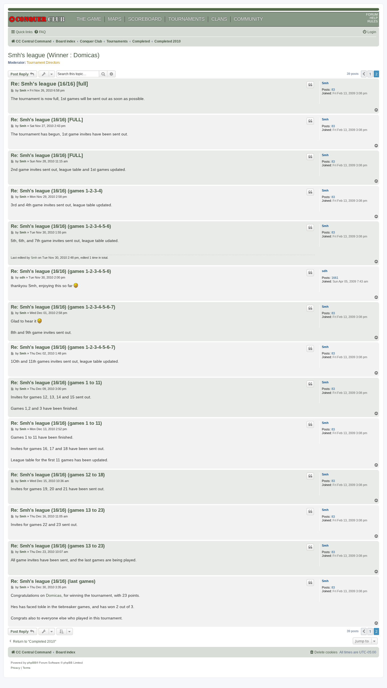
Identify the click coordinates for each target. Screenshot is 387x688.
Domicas (53, 595)
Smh (325, 83)
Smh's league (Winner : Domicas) (53, 55)
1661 (334, 277)
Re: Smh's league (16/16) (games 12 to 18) (58, 474)
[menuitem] (40, 32)
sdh (325, 271)
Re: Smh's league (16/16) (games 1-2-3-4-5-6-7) (63, 306)
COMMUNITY (248, 19)
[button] (364, 74)
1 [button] (370, 74)
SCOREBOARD (144, 19)
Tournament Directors (43, 63)
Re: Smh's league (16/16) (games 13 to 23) (58, 510)
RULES (372, 21)
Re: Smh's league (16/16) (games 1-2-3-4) (57, 190)
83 (333, 89)
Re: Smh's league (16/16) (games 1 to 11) (56, 382)
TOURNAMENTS (186, 19)
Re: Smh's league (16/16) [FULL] (47, 119)
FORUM (372, 14)
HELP (374, 18)
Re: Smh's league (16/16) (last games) (53, 581)
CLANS (219, 19)
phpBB (31, 662)
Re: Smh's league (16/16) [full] (49, 84)
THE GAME (88, 19)
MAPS (114, 19)
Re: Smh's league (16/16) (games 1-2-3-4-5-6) (61, 226)
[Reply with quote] (310, 84)
